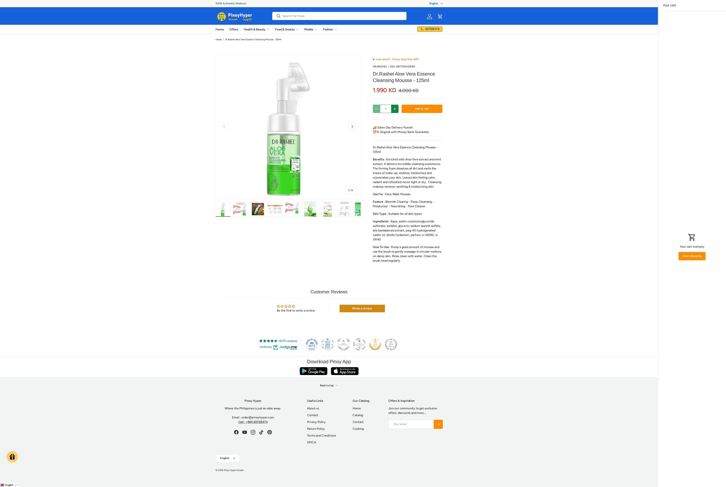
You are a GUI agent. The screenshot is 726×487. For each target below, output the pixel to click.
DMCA (311, 442)
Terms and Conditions (321, 435)
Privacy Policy (316, 422)
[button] (440, 16)
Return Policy (316, 429)
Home (220, 29)
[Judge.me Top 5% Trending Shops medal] (391, 344)
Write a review (362, 308)
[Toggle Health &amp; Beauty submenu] (268, 29)
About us (313, 408)
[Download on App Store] (344, 371)
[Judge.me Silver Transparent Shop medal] (359, 344)
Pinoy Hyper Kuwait (234, 470)
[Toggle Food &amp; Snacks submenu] (297, 29)
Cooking (358, 429)
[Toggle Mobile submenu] (316, 29)
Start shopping (692, 256)
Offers (233, 29)
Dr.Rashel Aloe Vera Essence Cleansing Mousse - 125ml (253, 39)
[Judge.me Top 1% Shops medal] (375, 344)
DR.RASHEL (380, 66)
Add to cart (422, 108)
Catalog (358, 415)
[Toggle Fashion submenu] (336, 29)
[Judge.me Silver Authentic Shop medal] (343, 344)
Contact (312, 415)
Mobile (308, 29)
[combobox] (339, 16)
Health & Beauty (254, 29)
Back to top (327, 385)
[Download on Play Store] (313, 371)
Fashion (328, 29)
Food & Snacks (285, 29)
